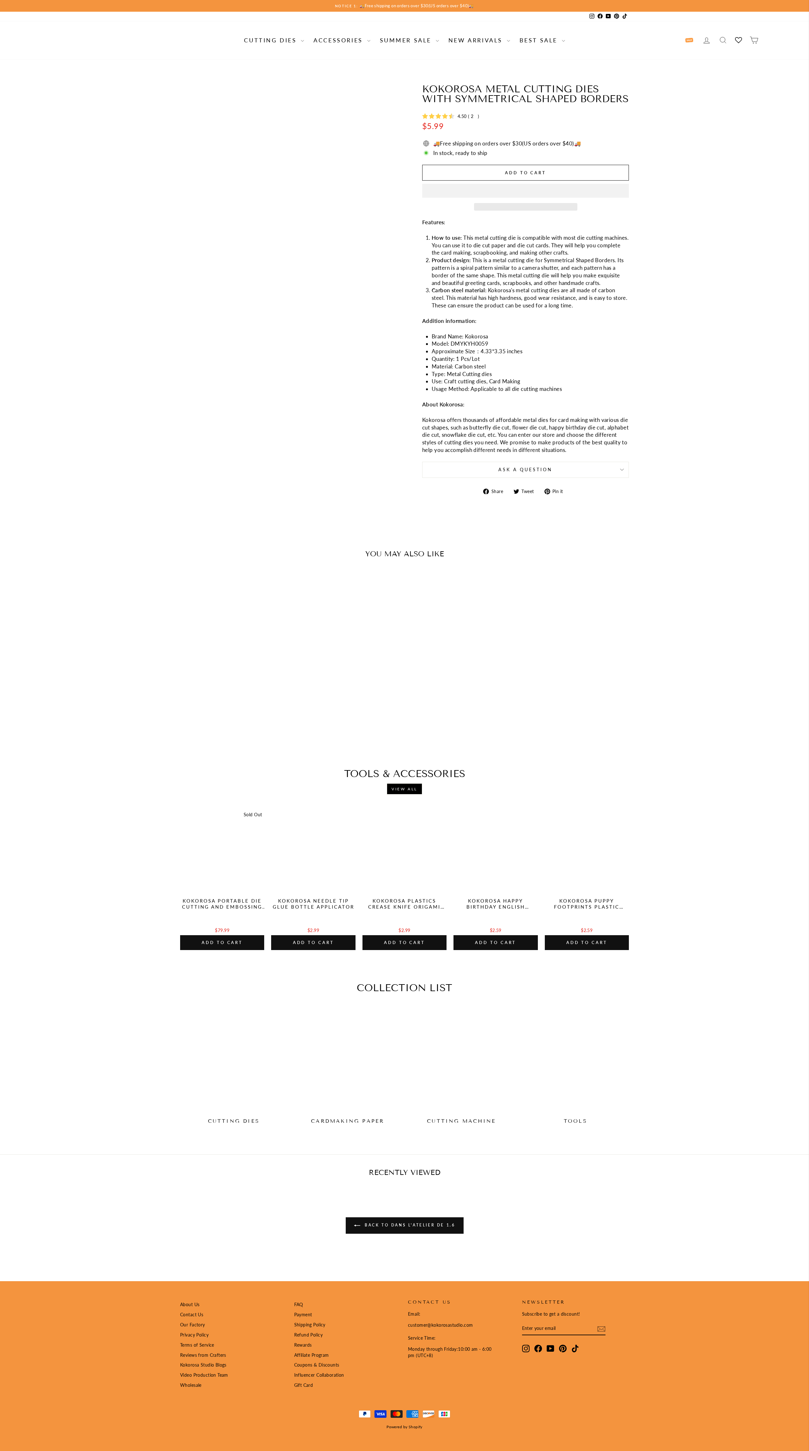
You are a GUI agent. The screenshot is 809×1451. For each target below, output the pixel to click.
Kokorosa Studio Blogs (203, 1365)
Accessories (339, 40)
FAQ (298, 1304)
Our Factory (192, 1324)
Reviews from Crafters (203, 1355)
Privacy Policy (194, 1334)
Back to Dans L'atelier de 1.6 (409, 1225)
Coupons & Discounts (316, 1365)
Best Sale (540, 40)
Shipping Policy (309, 1324)
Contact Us (191, 1314)
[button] (525, 191)
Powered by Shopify (404, 1426)
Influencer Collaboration (319, 1375)
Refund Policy (308, 1334)
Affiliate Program (311, 1355)
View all (404, 789)
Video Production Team (204, 1375)
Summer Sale (407, 40)
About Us (189, 1304)
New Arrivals (476, 40)
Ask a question (525, 469)
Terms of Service (197, 1345)
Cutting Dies (271, 40)
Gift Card (303, 1385)
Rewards (303, 1345)
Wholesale (191, 1385)
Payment (303, 1314)
